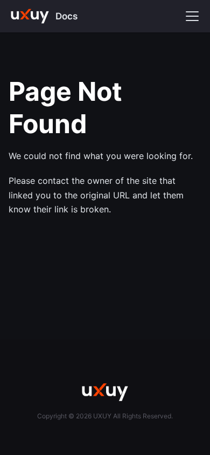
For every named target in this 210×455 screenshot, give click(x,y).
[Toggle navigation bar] (192, 16)
